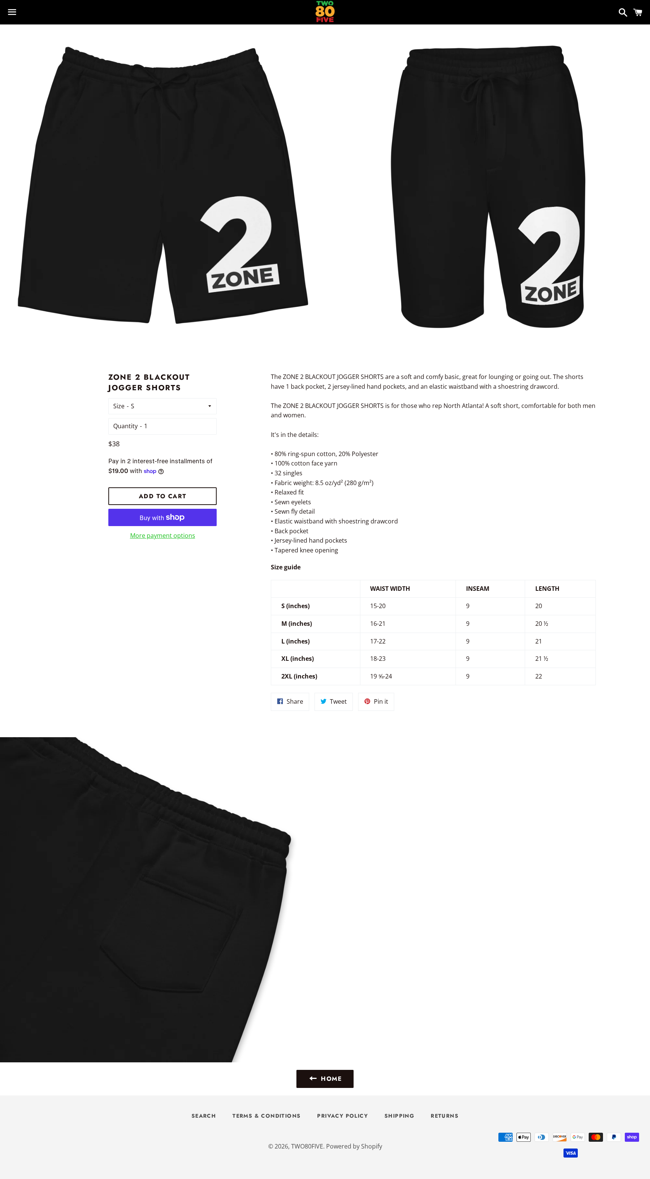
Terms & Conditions (266, 1116)
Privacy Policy (342, 1116)
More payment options (162, 535)
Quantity (125, 426)
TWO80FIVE (307, 1146)
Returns (445, 1116)
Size (119, 406)
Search (203, 1116)
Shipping (399, 1116)
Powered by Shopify (354, 1146)
